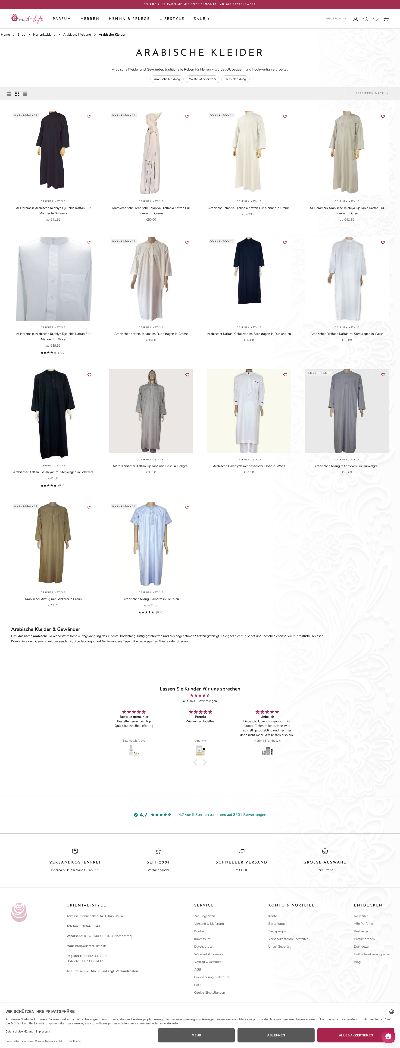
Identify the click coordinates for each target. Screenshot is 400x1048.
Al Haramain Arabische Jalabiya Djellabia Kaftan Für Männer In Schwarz (53, 211)
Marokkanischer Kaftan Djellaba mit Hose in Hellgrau (151, 466)
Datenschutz (203, 946)
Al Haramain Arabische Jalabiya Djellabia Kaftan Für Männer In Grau (347, 211)
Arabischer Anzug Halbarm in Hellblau (151, 599)
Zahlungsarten (204, 916)
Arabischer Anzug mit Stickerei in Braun (53, 599)
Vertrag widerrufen (208, 962)
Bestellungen (277, 924)
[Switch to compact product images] (25, 93)
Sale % (202, 19)
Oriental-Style (53, 201)
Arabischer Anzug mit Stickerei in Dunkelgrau (346, 466)
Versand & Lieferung (209, 924)
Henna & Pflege (129, 19)
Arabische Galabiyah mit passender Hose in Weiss (249, 466)
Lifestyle (171, 19)
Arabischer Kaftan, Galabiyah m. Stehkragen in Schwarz (53, 472)
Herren (90, 19)
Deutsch (333, 19)
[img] (200, 695)
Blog (357, 962)
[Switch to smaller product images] (17, 93)
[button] (196, 762)
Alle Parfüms (363, 924)
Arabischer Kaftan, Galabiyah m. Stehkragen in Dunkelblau (249, 334)
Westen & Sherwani (202, 79)
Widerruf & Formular (209, 954)
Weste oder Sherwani (174, 641)
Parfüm (62, 19)
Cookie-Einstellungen (209, 992)
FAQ (197, 985)
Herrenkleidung (235, 79)
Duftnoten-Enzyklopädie (371, 954)
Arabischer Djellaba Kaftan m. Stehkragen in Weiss (347, 334)
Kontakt (200, 931)
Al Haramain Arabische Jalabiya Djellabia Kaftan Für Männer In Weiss (53, 336)
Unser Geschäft (279, 946)
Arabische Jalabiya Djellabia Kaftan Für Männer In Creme (249, 208)
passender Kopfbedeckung (73, 641)
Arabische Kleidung (167, 79)
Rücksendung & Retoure (211, 977)
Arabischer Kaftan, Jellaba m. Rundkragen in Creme (151, 334)
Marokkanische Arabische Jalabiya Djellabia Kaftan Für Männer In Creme (151, 211)
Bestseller (361, 931)
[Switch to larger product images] (9, 93)
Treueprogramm (279, 931)
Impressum (202, 939)
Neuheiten (361, 916)
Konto (272, 916)
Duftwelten (362, 946)
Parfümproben (364, 939)
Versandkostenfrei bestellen (288, 939)
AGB (197, 969)
